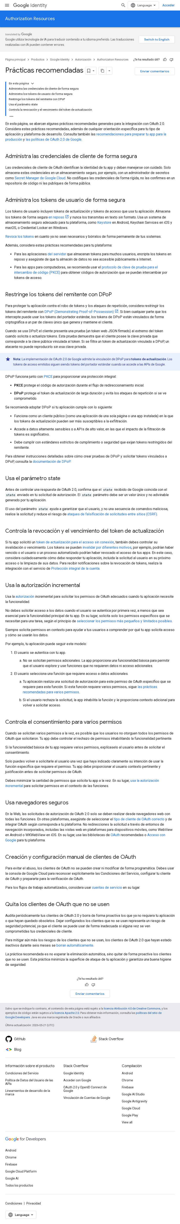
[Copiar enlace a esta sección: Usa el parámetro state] (64, 478)
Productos (37, 59)
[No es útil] (171, 59)
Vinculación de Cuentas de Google (86, 1098)
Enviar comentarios (154, 71)
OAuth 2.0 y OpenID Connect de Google (85, 1089)
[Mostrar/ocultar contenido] (32, 83)
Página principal (15, 59)
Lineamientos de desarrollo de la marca (27, 1092)
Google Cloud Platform (21, 1171)
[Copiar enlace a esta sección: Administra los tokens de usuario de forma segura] (129, 200)
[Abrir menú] (7, 5)
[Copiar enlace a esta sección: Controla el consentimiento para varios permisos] (126, 722)
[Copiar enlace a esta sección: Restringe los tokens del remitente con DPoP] (116, 295)
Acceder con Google (77, 1080)
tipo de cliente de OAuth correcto (139, 819)
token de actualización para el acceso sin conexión (75, 542)
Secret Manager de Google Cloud (40, 178)
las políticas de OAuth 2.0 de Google (53, 139)
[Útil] (165, 59)
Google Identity (59, 59)
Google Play (130, 1115)
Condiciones (13, 1203)
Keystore (104, 222)
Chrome (127, 1080)
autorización (25, 596)
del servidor (57, 254)
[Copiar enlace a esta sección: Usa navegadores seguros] (72, 803)
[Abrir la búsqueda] (123, 5)
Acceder (168, 5)
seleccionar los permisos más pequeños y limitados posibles (124, 621)
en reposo (56, 217)
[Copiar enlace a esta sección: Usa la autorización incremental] (84, 585)
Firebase (128, 1087)
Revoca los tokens (19, 236)
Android (127, 1073)
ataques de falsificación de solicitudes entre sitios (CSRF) (112, 514)
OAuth (115, 835)
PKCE (48, 376)
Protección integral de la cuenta (75, 568)
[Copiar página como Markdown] (102, 71)
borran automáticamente (74, 945)
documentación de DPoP (51, 461)
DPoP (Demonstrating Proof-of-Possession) (79, 312)
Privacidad (33, 1203)
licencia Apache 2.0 (66, 1013)
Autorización (83, 59)
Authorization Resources (30, 18)
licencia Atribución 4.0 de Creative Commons (132, 1008)
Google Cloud (131, 1108)
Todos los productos (19, 1185)
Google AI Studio (133, 1094)
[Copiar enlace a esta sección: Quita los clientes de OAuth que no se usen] (113, 904)
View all (127, 1122)
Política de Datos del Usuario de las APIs (29, 1082)
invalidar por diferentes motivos (107, 547)
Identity (38, 5)
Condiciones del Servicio (22, 1073)
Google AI (11, 1178)
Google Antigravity (134, 1101)
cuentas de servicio (107, 887)
